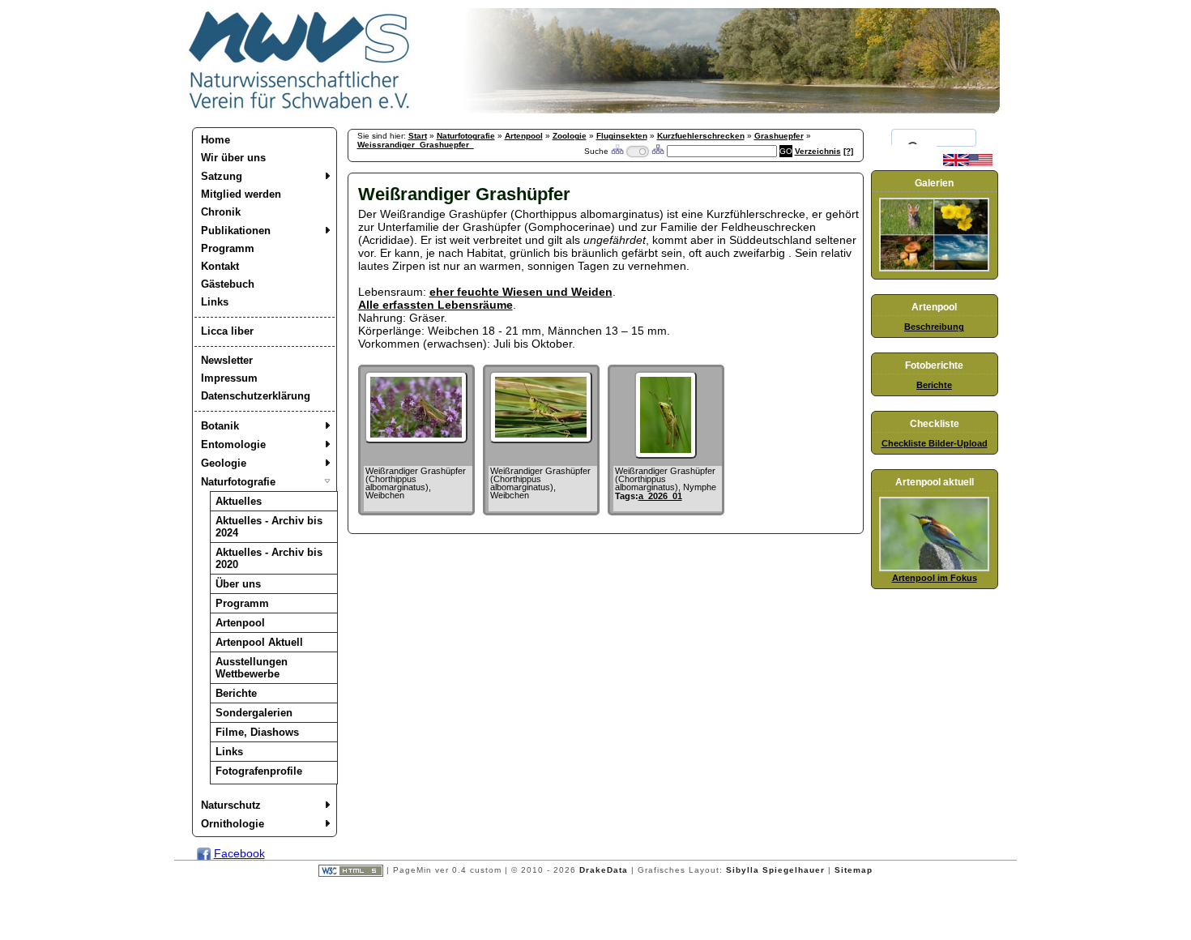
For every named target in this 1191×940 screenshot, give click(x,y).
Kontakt (220, 266)
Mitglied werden (241, 194)
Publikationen (236, 230)
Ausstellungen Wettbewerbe (252, 668)
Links (214, 302)
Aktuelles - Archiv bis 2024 (269, 527)
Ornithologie (232, 824)
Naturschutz (231, 805)
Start (417, 135)
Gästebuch (227, 284)
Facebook (239, 853)
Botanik (220, 426)
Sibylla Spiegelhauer (775, 869)
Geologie (223, 463)
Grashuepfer (779, 135)
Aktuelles (239, 501)
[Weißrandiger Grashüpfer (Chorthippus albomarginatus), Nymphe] (665, 454)
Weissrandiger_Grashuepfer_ (415, 144)
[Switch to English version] (967, 163)
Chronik (221, 212)
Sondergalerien (254, 713)
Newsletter (227, 360)
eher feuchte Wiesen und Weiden (521, 291)
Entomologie (233, 444)
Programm (227, 248)
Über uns (238, 584)
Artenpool (240, 623)
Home (215, 140)
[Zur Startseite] (300, 109)
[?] (848, 151)
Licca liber (227, 331)
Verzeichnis (818, 151)
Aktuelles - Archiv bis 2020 (269, 558)
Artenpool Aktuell (259, 642)
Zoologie (570, 135)
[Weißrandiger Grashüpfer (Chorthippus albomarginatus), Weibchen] (416, 439)
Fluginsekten (621, 135)
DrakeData (603, 869)
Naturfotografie (238, 482)
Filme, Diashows (257, 732)
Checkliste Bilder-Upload (935, 443)
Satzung (221, 176)
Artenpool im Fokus (934, 578)
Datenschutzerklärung (255, 396)
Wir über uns (233, 158)
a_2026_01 (660, 496)
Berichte (236, 693)
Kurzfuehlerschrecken (701, 135)
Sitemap (854, 869)
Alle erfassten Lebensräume (435, 304)
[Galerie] (934, 268)
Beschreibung (934, 326)
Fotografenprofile (259, 771)
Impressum (229, 378)
